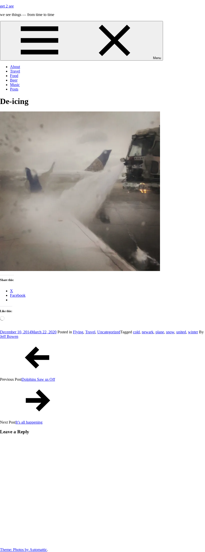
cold (136, 332)
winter (193, 332)
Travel (15, 71)
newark (148, 332)
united (181, 332)
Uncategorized (108, 332)
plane (160, 332)
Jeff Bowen (9, 336)
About (15, 67)
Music (15, 85)
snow (170, 332)
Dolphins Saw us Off (38, 379)
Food (14, 76)
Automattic (38, 550)
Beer (14, 80)
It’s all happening (29, 422)
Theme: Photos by (15, 550)
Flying (78, 332)
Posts (14, 89)
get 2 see (7, 6)
